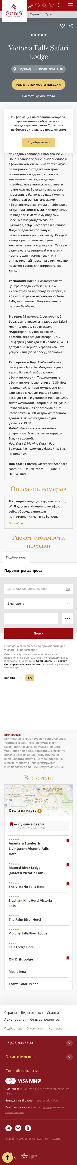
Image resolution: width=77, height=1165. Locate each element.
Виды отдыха (32, 1012)
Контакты (56, 1029)
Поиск (38, 633)
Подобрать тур (38, 142)
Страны (10, 1012)
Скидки (53, 1012)
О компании (36, 1029)
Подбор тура (13, 1029)
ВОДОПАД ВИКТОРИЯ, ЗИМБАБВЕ (40, 69)
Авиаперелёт (15, 1019)
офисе (47, 1107)
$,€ (30, 678)
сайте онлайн (14, 1112)
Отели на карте (22, 810)
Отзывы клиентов (45, 1019)
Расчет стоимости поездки (38, 85)
